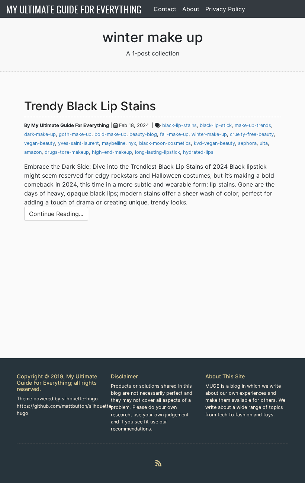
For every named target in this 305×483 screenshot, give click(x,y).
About (190, 9)
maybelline (113, 143)
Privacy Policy (225, 9)
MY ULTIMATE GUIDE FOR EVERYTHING (74, 9)
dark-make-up (40, 134)
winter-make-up (209, 134)
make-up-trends (253, 125)
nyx (132, 143)
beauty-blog (143, 134)
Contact (165, 9)
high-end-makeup (112, 152)
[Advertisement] (152, 297)
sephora (247, 143)
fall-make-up (174, 134)
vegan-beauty (39, 143)
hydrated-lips (198, 152)
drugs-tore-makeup (67, 152)
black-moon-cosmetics (165, 143)
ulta (264, 143)
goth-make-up (75, 134)
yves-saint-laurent (78, 143)
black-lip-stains (179, 125)
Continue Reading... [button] (56, 213)
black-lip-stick (216, 125)
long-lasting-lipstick (157, 152)
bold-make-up (110, 134)
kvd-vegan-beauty (214, 143)
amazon (33, 152)
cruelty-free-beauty (252, 134)
